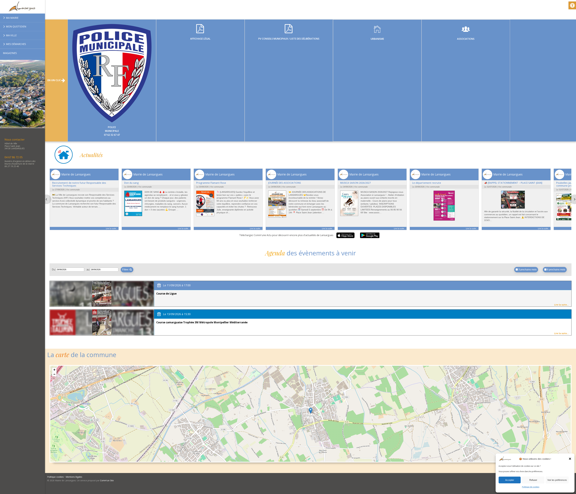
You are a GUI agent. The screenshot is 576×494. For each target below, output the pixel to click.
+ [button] (54, 370)
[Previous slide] (46, 199)
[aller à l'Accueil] (22, 6)
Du (54, 269)
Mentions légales (74, 476)
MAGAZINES (10, 53)
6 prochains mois (555, 269)
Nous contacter (14, 139)
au (88, 269)
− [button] (54, 374)
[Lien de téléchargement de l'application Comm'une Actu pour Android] (370, 235)
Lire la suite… (561, 304)
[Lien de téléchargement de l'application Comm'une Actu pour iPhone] (345, 235)
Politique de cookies (530, 487)
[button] (570, 458)
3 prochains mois (527, 269)
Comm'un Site (107, 480)
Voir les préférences (557, 480)
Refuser (533, 480)
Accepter (509, 480)
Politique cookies (55, 476)
